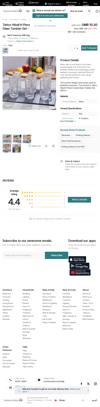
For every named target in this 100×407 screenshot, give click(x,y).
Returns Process (30, 360)
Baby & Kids (68, 329)
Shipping (26, 357)
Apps (5, 357)
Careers (86, 300)
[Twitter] (88, 384)
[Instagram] (95, 384)
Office (5, 313)
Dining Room (8, 306)
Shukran (86, 306)
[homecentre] (14, 10)
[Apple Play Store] (77, 259)
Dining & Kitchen (70, 306)
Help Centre (28, 366)
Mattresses (7, 310)
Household (14, 19)
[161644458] (5, 50)
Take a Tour (88, 303)
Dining (23, 19)
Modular (6, 319)
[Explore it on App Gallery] (80, 272)
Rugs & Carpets (49, 322)
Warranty (6, 367)
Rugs (25, 335)
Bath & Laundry (29, 329)
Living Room (8, 303)
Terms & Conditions (35, 400)
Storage (26, 332)
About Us (86, 293)
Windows (27, 338)
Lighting (26, 297)
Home (5, 19)
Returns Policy (29, 363)
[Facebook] (81, 384)
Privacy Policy (89, 310)
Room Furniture (49, 297)
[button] (34, 146)
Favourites (7, 360)
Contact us (27, 354)
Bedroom (7, 293)
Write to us (87, 297)
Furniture (66, 293)
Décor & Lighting (50, 303)
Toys (45, 316)
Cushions (26, 313)
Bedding (26, 293)
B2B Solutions (88, 319)
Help (25, 350)
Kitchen (26, 303)
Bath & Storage (49, 313)
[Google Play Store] (79, 266)
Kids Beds (47, 293)
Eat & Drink (47, 319)
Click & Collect (9, 363)
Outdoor (6, 316)
